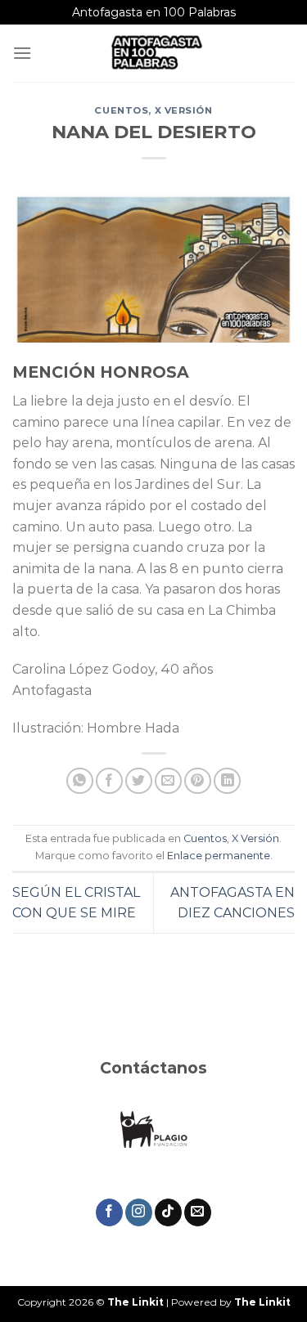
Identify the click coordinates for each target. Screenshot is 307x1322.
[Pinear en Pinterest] (197, 781)
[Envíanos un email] (197, 1212)
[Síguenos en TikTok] (168, 1212)
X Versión (184, 110)
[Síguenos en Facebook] (109, 1212)
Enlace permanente (218, 855)
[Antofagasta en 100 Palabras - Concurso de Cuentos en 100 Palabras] (156, 53)
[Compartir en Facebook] (109, 781)
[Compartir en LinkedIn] (227, 781)
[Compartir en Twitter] (138, 781)
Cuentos (121, 110)
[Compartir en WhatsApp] (79, 781)
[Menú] (22, 53)
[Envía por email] (168, 781)
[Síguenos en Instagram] (138, 1212)
